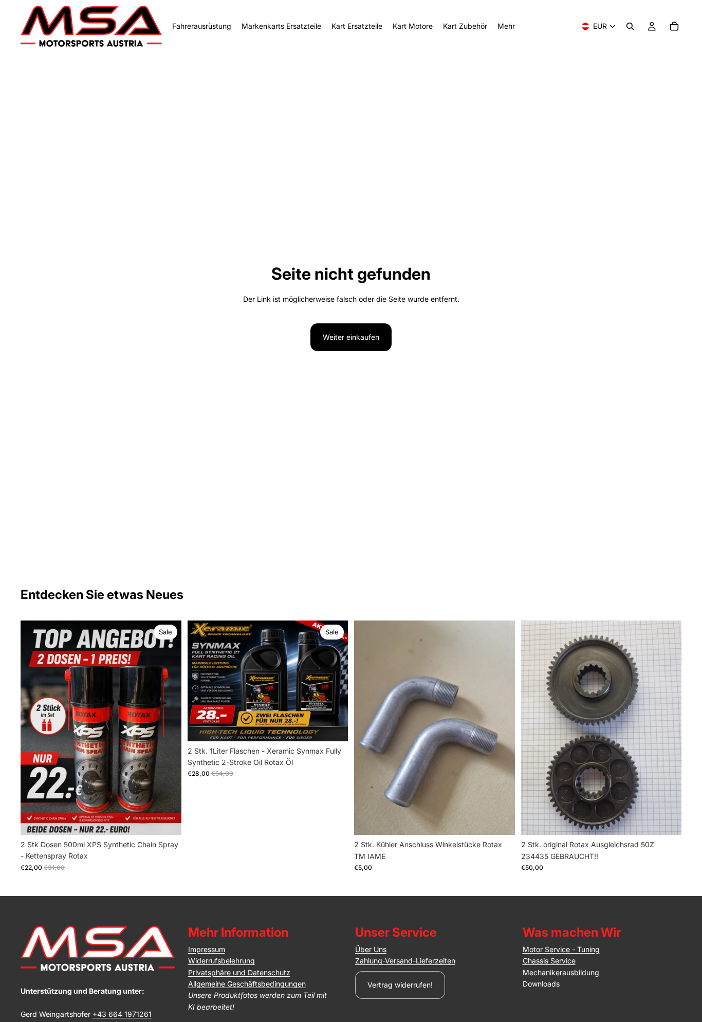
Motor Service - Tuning (561, 949)
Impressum (206, 949)
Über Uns (370, 949)
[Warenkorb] (674, 26)
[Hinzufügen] (165, 819)
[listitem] (506, 26)
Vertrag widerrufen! (400, 984)
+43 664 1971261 (122, 1014)
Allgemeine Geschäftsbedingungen (247, 983)
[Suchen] (630, 26)
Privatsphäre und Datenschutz (239, 972)
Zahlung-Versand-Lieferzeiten (405, 960)
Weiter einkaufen (351, 337)
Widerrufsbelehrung (221, 960)
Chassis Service (549, 960)
